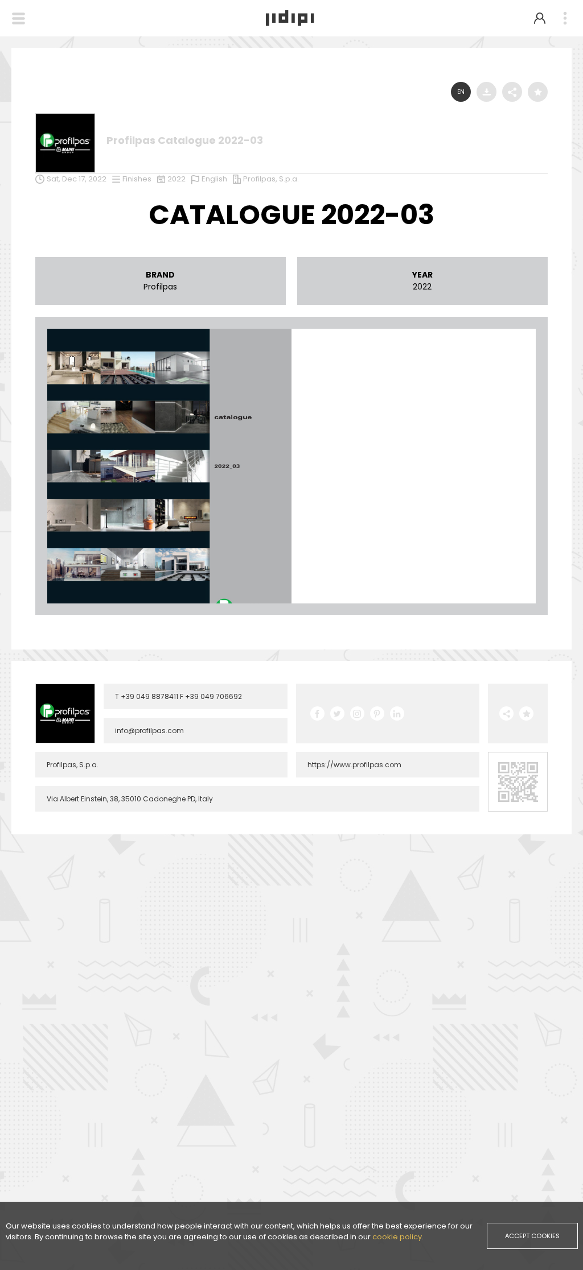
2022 (176, 178)
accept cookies (532, 1235)
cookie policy (397, 1236)
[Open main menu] (565, 18)
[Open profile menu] (540, 18)
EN (461, 92)
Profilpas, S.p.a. (271, 178)
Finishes (136, 178)
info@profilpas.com (149, 730)
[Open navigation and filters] (18, 18)
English (214, 178)
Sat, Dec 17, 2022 (76, 178)
